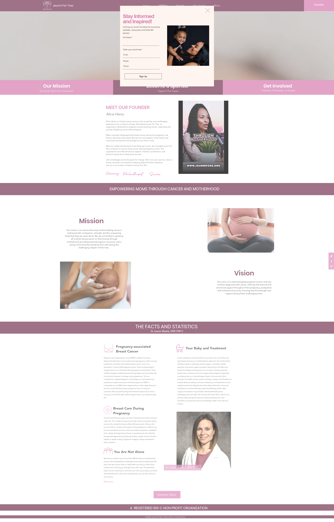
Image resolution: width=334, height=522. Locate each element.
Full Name (127, 37)
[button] (207, 10)
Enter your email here (132, 50)
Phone (126, 61)
